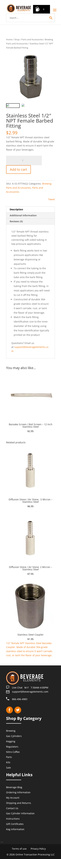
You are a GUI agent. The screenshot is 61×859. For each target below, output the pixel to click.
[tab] (30, 210)
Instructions (13, 818)
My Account (12, 797)
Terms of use (19, 848)
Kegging (10, 741)
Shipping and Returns (18, 803)
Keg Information (15, 829)
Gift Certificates (15, 824)
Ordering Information (18, 792)
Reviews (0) (16, 221)
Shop (16, 39)
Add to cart (18, 169)
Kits (8, 762)
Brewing (10, 730)
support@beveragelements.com (30, 691)
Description (16, 209)
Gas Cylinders (14, 736)
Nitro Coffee (13, 751)
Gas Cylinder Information (20, 813)
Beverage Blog (14, 787)
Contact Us (12, 808)
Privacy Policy (38, 848)
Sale (8, 767)
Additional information (23, 215)
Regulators (12, 746)
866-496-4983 (19, 699)
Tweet (51, 199)
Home (9, 39)
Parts (9, 757)
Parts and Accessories (32, 39)
